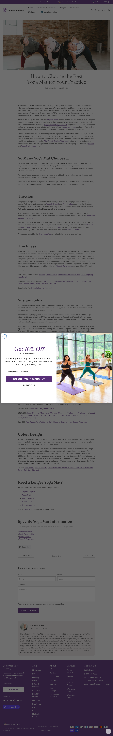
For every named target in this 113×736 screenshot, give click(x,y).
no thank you (29, 385)
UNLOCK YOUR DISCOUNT (29, 379)
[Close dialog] (5, 336)
